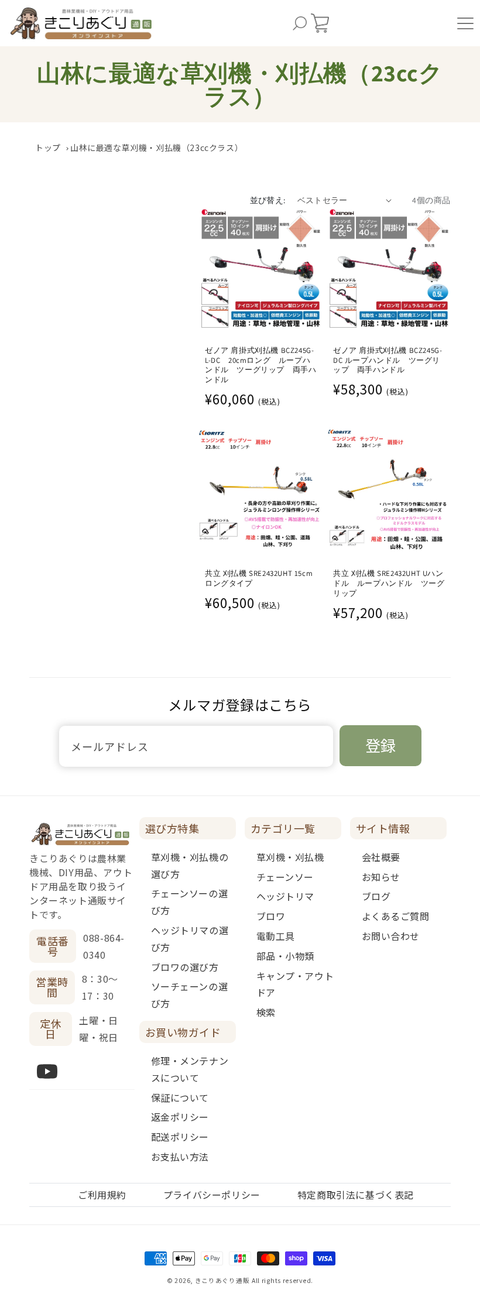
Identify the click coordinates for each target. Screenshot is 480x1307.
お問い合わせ (391, 936)
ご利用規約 (102, 1195)
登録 (380, 745)
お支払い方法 (180, 1157)
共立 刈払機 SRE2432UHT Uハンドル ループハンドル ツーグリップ (388, 583)
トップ (48, 147)
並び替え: (268, 200)
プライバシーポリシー (211, 1195)
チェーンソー (285, 877)
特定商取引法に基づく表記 (355, 1195)
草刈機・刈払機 (290, 857)
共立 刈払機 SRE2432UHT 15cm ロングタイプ (259, 578)
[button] (299, 23)
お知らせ (381, 877)
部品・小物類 (285, 956)
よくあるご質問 (396, 916)
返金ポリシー (180, 1117)
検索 (266, 1012)
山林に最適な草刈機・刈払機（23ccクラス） (156, 147)
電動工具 (275, 936)
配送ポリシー (180, 1137)
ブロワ (271, 916)
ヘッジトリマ (285, 896)
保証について (180, 1097)
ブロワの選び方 (185, 967)
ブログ (376, 896)
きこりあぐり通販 (222, 1280)
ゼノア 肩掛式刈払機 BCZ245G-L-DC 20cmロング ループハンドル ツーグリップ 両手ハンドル (260, 365)
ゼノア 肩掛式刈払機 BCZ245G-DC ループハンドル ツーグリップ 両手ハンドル (387, 360)
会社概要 (381, 857)
